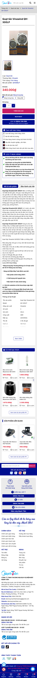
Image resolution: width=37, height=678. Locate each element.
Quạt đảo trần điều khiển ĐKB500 (25, 442)
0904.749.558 (18, 496)
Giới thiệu (22, 555)
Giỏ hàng (4, 560)
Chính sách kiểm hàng (8, 536)
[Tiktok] (7, 646)
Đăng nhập (4, 555)
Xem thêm (18, 338)
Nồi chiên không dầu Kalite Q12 (26, 398)
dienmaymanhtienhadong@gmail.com (17, 599)
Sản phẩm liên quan (13, 421)
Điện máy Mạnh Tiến (18, 511)
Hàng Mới (20, 98)
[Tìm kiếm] (30, 3)
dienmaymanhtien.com (14, 601)
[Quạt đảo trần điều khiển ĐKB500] (27, 432)
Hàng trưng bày (9, 98)
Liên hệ (21, 567)
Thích (6, 378)
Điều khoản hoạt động (26, 536)
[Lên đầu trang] (33, 664)
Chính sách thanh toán (8, 541)
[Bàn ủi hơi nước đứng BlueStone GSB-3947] (27, 360)
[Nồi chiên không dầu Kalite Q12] (27, 388)
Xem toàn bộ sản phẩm (17, 412)
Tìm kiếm (4, 552)
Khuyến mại (22, 560)
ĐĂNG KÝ (32, 466)
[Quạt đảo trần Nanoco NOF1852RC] (10, 432)
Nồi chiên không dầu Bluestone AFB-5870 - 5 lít (10, 398)
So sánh (14, 378)
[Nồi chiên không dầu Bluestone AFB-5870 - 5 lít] (10, 388)
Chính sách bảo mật (7, 538)
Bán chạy (22, 557)
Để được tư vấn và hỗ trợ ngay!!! (18, 122)
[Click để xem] (18, 43)
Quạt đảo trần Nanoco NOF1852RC (10, 442)
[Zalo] (11, 473)
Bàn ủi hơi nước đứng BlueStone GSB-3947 (26, 370)
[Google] (24, 473)
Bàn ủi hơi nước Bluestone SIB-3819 (9, 370)
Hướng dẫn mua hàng (25, 534)
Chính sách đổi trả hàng (8, 546)
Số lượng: (5, 102)
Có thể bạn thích (12, 350)
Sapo (23, 671)
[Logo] (6, 3)
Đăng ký (4, 557)
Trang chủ (22, 552)
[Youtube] (20, 473)
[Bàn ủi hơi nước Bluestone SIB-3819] (10, 360)
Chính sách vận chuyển (8, 543)
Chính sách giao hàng (8, 534)
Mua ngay (18, 116)
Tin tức (21, 565)
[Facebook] (15, 473)
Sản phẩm (22, 562)
